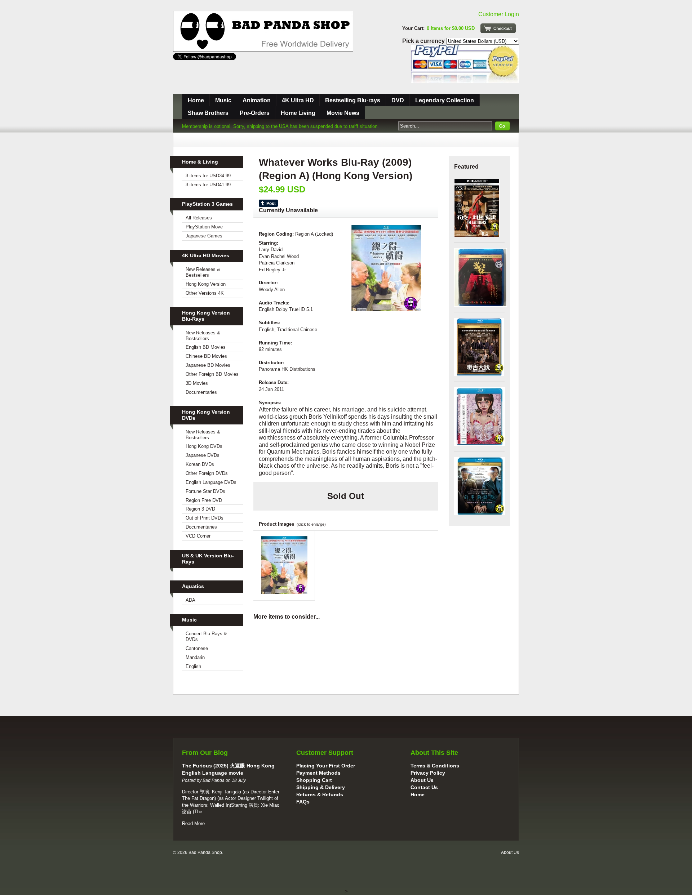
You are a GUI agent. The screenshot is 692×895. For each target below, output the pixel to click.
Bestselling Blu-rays (352, 100)
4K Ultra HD (298, 100)
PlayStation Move (204, 227)
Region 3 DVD (200, 509)
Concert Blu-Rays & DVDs (206, 636)
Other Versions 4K (205, 293)
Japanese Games (204, 236)
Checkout (498, 28)
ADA (190, 600)
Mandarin (195, 657)
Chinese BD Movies (206, 356)
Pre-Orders (255, 113)
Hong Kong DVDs (204, 446)
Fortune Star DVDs (205, 491)
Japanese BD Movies (208, 365)
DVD (397, 100)
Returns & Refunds (319, 794)
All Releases (199, 218)
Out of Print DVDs (204, 518)
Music (223, 100)
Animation (257, 100)
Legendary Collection (444, 100)
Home (196, 100)
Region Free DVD (204, 500)
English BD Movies (206, 347)
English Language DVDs (211, 482)
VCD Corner (198, 536)
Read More (193, 823)
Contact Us (424, 787)
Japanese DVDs (202, 455)
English (193, 666)
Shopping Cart (314, 780)
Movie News (343, 113)
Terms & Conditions (435, 766)
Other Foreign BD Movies (212, 374)
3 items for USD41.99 (208, 184)
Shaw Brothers (208, 113)
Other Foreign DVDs (207, 473)
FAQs (303, 802)
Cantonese (197, 648)
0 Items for (451, 28)
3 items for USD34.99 (208, 175)
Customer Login (498, 14)
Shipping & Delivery (320, 787)
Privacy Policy (428, 773)
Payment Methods (318, 773)
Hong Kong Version (206, 284)
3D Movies (197, 383)
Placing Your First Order (325, 766)
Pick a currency (424, 41)
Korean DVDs (200, 464)
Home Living (298, 113)
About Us (422, 780)
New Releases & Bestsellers (203, 272)
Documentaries (201, 392)
